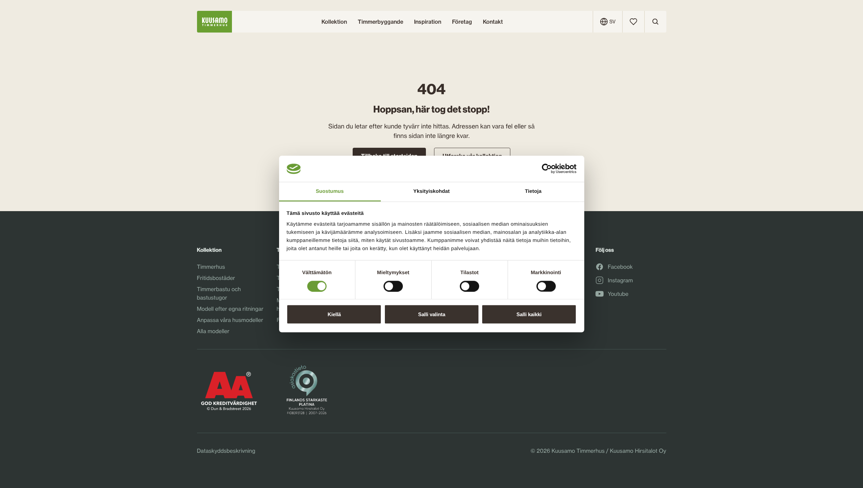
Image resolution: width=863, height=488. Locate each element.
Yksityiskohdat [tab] (431, 191)
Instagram (620, 280)
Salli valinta (431, 314)
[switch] (393, 284)
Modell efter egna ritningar (230, 308)
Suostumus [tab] (330, 191)
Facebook (620, 267)
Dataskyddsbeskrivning (226, 450)
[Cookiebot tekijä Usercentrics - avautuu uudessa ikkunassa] (546, 169)
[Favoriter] (633, 22)
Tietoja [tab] (533, 191)
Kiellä (334, 314)
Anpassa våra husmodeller (230, 320)
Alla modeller (213, 331)
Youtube (618, 294)
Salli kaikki (529, 314)
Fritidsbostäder (216, 277)
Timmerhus (211, 266)
